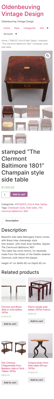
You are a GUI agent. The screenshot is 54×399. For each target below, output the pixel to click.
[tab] (12, 220)
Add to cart (19, 194)
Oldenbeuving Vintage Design (22, 10)
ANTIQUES (20, 204)
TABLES (13, 40)
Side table (31, 207)
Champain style (16, 207)
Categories (30, 28)
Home (7, 28)
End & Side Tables (28, 40)
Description (12, 220)
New (16, 28)
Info (42, 28)
